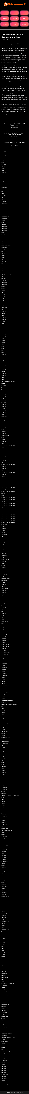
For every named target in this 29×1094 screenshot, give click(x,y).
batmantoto (4, 902)
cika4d (2, 962)
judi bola (3, 342)
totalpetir (3, 803)
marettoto (3, 532)
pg (2, 760)
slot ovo (3, 1064)
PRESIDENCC (4, 307)
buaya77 (3, 536)
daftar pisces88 (4, 1041)
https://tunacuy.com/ (5, 274)
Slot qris (3, 907)
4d (2, 189)
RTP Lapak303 (4, 989)
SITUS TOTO (3, 569)
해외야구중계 (4, 524)
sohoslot (3, 565)
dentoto (3, 880)
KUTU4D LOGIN (4, 540)
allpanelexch (4, 722)
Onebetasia (3, 689)
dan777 (3, 706)
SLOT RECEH (4, 1060)
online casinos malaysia (6, 1000)
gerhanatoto (4, 530)
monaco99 (3, 855)
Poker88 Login (4, 991)
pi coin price (3, 542)
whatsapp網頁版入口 (5, 422)
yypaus (3, 805)
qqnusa (3, 876)
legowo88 (3, 927)
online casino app (5, 741)
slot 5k (2, 232)
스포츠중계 (3, 1080)
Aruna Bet (3, 1010)
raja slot (3, 1043)
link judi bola (4, 824)
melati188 (3, 553)
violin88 (3, 1045)
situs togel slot (4, 634)
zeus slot (3, 660)
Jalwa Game (3, 662)
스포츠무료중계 (4, 621)
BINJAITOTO (3, 886)
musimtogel (3, 816)
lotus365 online (4, 776)
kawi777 (3, 826)
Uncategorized (23, 44)
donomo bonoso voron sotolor (8, 1037)
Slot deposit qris (4, 952)
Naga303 (3, 677)
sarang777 (3, 935)
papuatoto (3, 567)
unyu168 (3, 905)
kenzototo (3, 673)
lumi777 (3, 954)
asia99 (2, 960)
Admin (5, 44)
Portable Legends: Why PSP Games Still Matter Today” (14, 124)
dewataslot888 (4, 828)
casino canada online (5, 737)
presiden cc (3, 766)
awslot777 (3, 857)
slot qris (3, 687)
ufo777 (2, 756)
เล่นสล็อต (3, 301)
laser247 (3, 714)
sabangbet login (4, 977)
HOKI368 (3, 698)
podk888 (3, 313)
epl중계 (3, 774)
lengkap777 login (5, 654)
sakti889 (3, 716)
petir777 (3, 665)
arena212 (3, 344)
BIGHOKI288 (4, 663)
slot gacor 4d (4, 218)
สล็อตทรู (3, 371)
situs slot (3, 234)
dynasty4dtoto (4, 838)
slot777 (3, 191)
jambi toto (3, 909)
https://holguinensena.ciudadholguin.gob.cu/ (10, 795)
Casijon (3, 222)
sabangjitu (3, 975)
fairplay (3, 727)
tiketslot (3, 1039)
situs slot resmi (4, 538)
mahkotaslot (4, 528)
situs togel (3, 164)
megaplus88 (4, 667)
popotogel (3, 185)
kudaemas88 (4, 675)
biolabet (3, 679)
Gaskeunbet (4, 1022)
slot (2, 205)
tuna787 (3, 292)
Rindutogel (3, 818)
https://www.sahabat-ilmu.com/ (8, 381)
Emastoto (3, 650)
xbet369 (3, 735)
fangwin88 (3, 174)
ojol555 (3, 754)
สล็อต (2, 193)
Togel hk (4, 24)
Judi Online (24, 13)
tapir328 (3, 476)
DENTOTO (3, 894)
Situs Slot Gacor (4, 1074)
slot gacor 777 (4, 669)
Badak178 (3, 354)
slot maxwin (4, 656)
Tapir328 (3, 253)
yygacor (3, 791)
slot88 (2, 176)
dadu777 (3, 272)
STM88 (2, 429)
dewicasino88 (4, 534)
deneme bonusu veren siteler (7, 983)
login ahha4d (4, 873)
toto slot (3, 276)
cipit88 (2, 170)
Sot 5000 (24, 18)
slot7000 (3, 733)
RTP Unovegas (4, 1014)
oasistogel (3, 884)
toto (2, 197)
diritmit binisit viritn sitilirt (6, 1033)
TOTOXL (3, 712)
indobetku (3, 820)
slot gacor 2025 (4, 1016)
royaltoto (3, 255)
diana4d (3, 220)
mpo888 (3, 783)
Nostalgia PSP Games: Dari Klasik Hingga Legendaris (14, 143)
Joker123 (14, 24)
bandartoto (3, 772)
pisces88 (3, 1082)
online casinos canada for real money (9, 704)
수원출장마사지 (4, 743)
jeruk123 (3, 739)
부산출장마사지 (4, 747)
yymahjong (3, 758)
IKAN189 (3, 321)
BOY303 (3, 582)
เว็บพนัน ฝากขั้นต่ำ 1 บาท (6, 214)
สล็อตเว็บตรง (4, 187)
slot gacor (3, 162)
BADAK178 (3, 261)
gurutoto (3, 387)
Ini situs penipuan (5, 435)
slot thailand (4, 580)
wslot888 (3, 832)
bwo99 (2, 609)
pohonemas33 (4, 917)
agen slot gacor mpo (5, 652)
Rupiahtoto (3, 851)
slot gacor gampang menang (7, 700)
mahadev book (4, 723)
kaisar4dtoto (4, 836)
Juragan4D (3, 431)
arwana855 (3, 249)
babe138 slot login (5, 921)
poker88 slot (4, 574)
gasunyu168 (4, 849)
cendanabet (14, 13)
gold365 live (3, 410)
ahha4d (3, 729)
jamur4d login (4, 813)
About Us (24, 24)
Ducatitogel (3, 563)
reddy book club (4, 718)
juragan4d (3, 394)
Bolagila (3, 1024)
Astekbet (3, 1018)
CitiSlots (3, 993)
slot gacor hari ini (5, 216)
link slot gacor (4, 985)
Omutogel (3, 822)
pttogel (3, 925)
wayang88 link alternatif (6, 1053)
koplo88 (3, 1058)
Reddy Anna (4, 749)
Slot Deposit (4, 18)
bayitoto (3, 166)
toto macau (3, 329)
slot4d (2, 180)
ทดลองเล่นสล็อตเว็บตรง (6, 245)
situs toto (3, 195)
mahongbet (3, 183)
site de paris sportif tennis (6, 549)
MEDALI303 (3, 948)
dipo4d (2, 720)
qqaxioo (3, 745)
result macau (4, 1035)
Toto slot (3, 605)
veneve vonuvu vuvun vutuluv (7, 1031)
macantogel (3, 638)
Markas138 (3, 915)
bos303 (3, 696)
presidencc (3, 778)
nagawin (3, 942)
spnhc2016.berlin (5, 547)
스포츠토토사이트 (5, 929)
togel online (3, 398)
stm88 (2, 576)
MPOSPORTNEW (4, 811)
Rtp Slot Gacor (4, 731)
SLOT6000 (3, 385)
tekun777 (3, 762)
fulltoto (3, 882)
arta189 (3, 331)
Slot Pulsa (3, 933)
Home (4, 13)
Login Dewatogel (4, 1027)
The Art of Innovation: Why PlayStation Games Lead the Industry (14, 133)
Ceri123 (3, 362)
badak (2, 458)
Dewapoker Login (5, 995)
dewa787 (3, 286)
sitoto (2, 875)
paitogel (3, 847)
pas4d (2, 619)
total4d (3, 752)
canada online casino (5, 780)
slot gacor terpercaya (5, 1051)
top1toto (3, 681)
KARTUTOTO (4, 787)
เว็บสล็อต (3, 181)
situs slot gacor (4, 878)
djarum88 (3, 702)
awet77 (3, 944)
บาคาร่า (3, 600)
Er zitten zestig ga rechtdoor (7, 1084)
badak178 (3, 172)
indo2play (3, 809)
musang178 (3, 294)
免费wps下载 (4, 416)
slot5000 (3, 1062)
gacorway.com (4, 393)
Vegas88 (3, 1020)
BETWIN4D (3, 814)
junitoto (3, 526)
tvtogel (2, 768)
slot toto (3, 834)
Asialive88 (3, 1026)
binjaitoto (3, 782)
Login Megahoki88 (5, 692)
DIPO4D (3, 708)
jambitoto (3, 931)
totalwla (3, 801)
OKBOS (3, 946)
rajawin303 (3, 867)
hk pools (3, 603)
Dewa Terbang (4, 1012)
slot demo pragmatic (5, 578)
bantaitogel (3, 168)
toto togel (3, 971)
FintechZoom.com (5, 391)
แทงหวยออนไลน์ (4, 588)
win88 (2, 979)
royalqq (3, 770)
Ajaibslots (3, 1008)
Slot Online (14, 18)
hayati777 (3, 1055)
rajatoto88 (3, 640)
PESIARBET (3, 642)
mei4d (2, 551)
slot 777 (3, 967)
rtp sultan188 (4, 203)
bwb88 (2, 443)
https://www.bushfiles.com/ (7, 830)
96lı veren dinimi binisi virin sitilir (8, 445)
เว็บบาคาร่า (3, 311)
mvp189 (3, 900)
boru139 (3, 725)
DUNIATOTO (4, 789)
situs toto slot (4, 913)
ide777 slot (3, 571)
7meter (3, 691)
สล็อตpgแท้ (3, 224)
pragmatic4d (16, 55)
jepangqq (3, 671)
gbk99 (2, 425)
